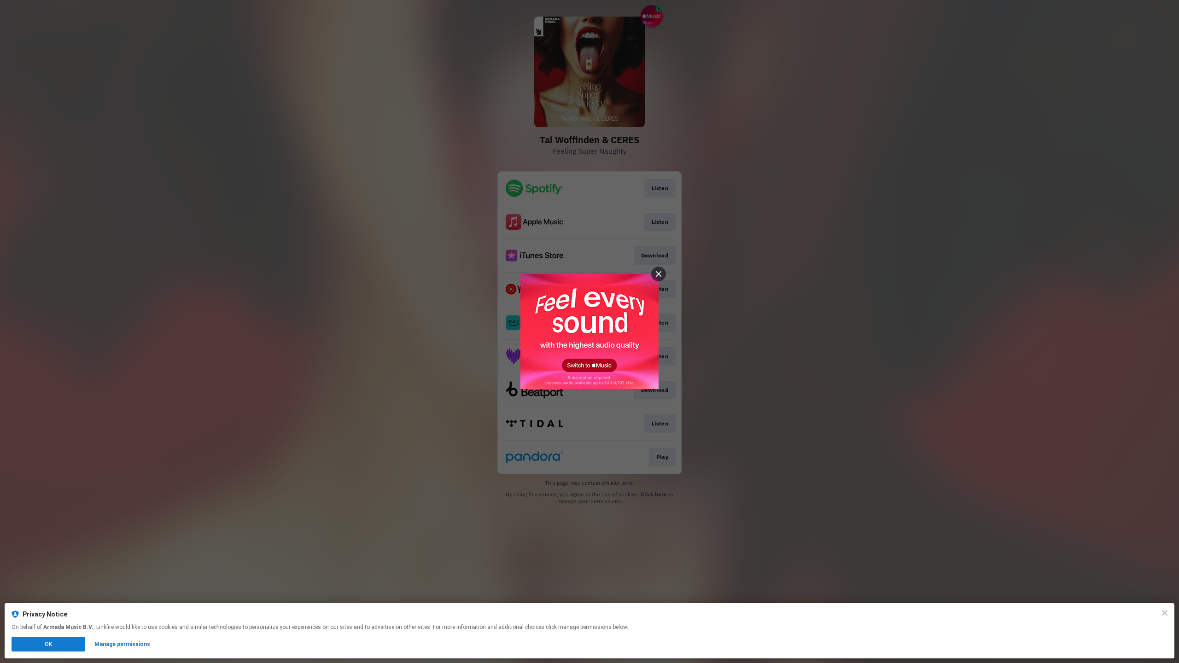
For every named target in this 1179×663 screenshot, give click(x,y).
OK (48, 644)
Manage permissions (122, 644)
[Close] (1164, 612)
